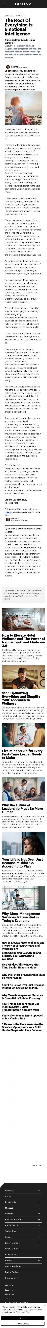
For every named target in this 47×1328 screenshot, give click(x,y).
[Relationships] (39, 1080)
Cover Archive (12, 1133)
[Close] (43, 1307)
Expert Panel (11, 1109)
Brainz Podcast (12, 1127)
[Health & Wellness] (39, 1074)
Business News (12, 1103)
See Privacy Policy (23, 1312)
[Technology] (39, 1086)
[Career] (39, 1051)
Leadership (10, 1057)
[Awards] (39, 1115)
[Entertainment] (39, 1098)
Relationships (11, 1080)
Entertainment (12, 1098)
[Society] (39, 1092)
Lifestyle (9, 1068)
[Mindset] (39, 1063)
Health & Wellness (14, 1074)
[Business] (39, 1045)
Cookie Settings (23, 1323)
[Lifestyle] (39, 1068)
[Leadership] (39, 1057)
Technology (10, 1086)
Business (9, 1045)
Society (8, 1092)
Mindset (9, 1063)
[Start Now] (23, 645)
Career (8, 1051)
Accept (22, 1318)
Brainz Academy (13, 1121)
